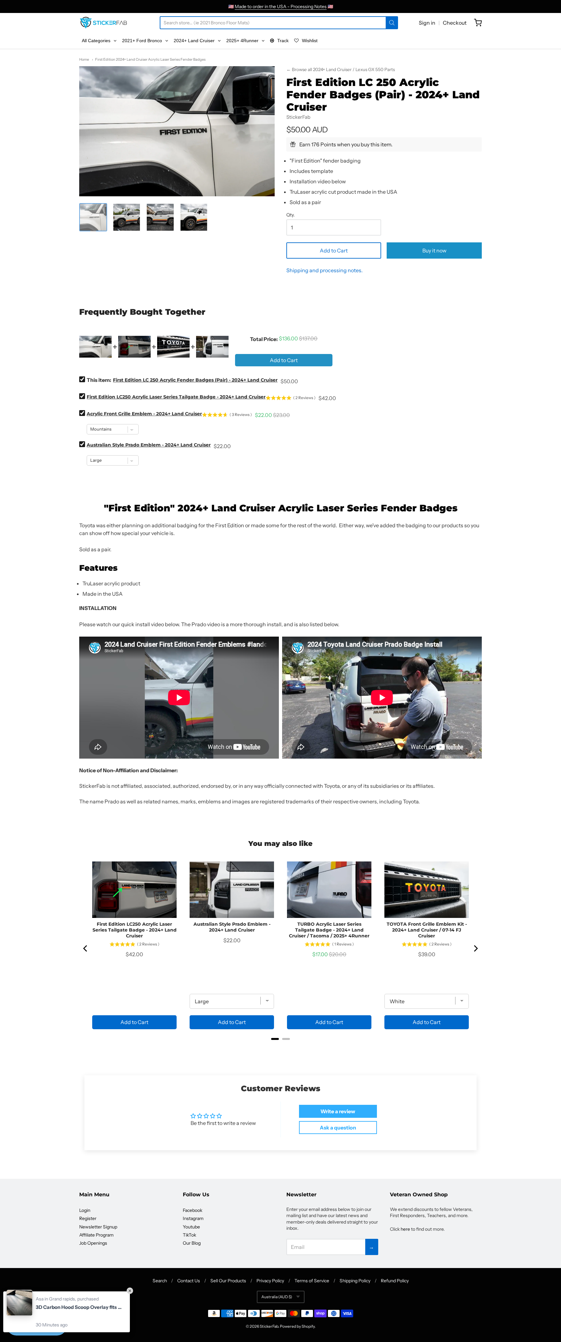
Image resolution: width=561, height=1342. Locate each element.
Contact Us (188, 1281)
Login (84, 1210)
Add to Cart (334, 250)
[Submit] (392, 22)
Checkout (455, 22)
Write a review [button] (337, 1111)
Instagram (193, 1218)
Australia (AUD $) (276, 1296)
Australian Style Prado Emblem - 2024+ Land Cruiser (149, 445)
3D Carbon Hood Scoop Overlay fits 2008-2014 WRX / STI (79, 1307)
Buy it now (434, 250)
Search (160, 1281)
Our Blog (192, 1243)
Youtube (191, 1227)
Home (84, 59)
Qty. (290, 215)
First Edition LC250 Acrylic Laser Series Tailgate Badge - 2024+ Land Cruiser (176, 397)
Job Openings (93, 1243)
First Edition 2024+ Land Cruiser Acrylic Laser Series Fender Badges (150, 59)
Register (87, 1218)
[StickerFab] (103, 22)
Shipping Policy (355, 1281)
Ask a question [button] (338, 1127)
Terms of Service (311, 1281)
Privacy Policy (270, 1281)
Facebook (192, 1210)
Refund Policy (395, 1281)
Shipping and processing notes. (324, 270)
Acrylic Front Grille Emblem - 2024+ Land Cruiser (144, 414)
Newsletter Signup (98, 1227)
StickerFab (298, 117)
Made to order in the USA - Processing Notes (281, 6)
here (405, 1229)
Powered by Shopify (297, 1326)
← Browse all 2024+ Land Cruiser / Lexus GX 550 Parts (340, 69)
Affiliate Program (96, 1235)
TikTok (189, 1235)
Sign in (427, 22)
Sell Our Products (228, 1281)
